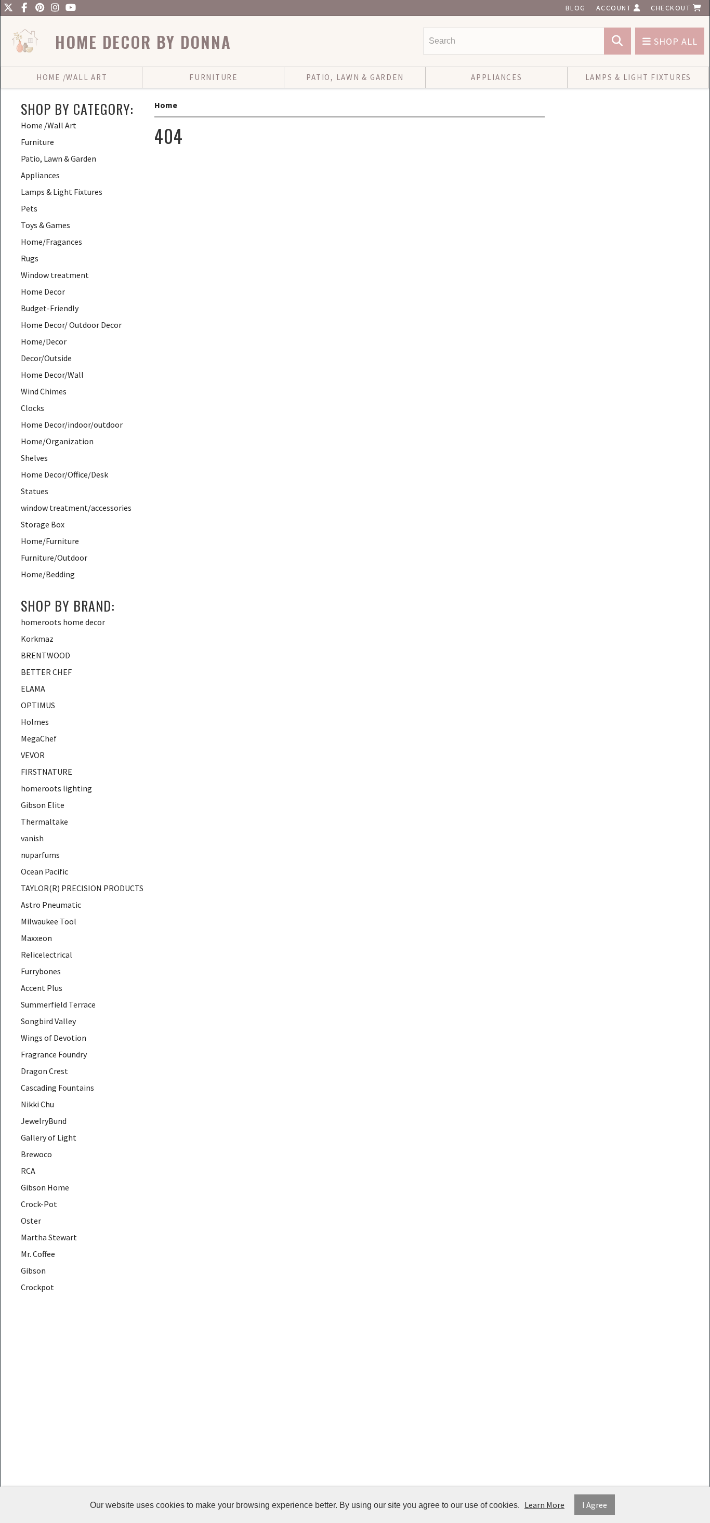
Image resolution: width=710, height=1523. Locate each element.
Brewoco (36, 1154)
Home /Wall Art (72, 77)
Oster (31, 1220)
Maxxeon (36, 938)
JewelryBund (44, 1121)
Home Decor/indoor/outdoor (72, 424)
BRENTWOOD (45, 655)
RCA (28, 1171)
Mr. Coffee (38, 1254)
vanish (32, 838)
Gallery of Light (48, 1137)
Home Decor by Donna (143, 42)
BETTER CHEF (46, 672)
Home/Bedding (48, 574)
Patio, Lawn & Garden (354, 77)
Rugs (29, 258)
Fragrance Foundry (54, 1054)
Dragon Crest (44, 1071)
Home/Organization (57, 441)
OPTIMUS (38, 705)
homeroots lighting (56, 788)
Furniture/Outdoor (54, 557)
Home (165, 105)
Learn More (544, 1505)
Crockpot (37, 1287)
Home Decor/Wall (52, 374)
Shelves (34, 458)
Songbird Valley (48, 1021)
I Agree (594, 1505)
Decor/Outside (46, 358)
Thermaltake (44, 821)
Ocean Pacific (44, 871)
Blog (576, 7)
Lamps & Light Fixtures (638, 77)
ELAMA (33, 688)
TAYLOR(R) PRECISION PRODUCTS (82, 888)
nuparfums (40, 855)
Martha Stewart (49, 1237)
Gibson (33, 1270)
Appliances (496, 77)
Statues (34, 491)
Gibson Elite (42, 805)
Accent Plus (41, 988)
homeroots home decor (63, 622)
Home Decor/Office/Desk (64, 474)
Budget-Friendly (49, 308)
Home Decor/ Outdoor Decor (71, 325)
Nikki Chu (37, 1104)
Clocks (32, 408)
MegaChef (39, 738)
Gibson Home (45, 1187)
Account (615, 7)
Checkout (672, 7)
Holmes (35, 722)
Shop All (674, 41)
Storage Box (42, 524)
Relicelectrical (46, 954)
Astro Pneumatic (51, 904)
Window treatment (55, 275)
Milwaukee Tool (48, 921)
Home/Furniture (50, 541)
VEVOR (33, 755)
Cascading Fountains (57, 1087)
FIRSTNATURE (46, 771)
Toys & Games (45, 225)
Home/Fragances (51, 241)
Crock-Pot (39, 1204)
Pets (29, 208)
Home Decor (43, 291)
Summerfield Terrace (58, 1004)
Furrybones (41, 971)
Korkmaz (37, 638)
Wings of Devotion (53, 1037)
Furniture (213, 77)
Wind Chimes (44, 391)
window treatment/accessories (76, 507)
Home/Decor (44, 341)
